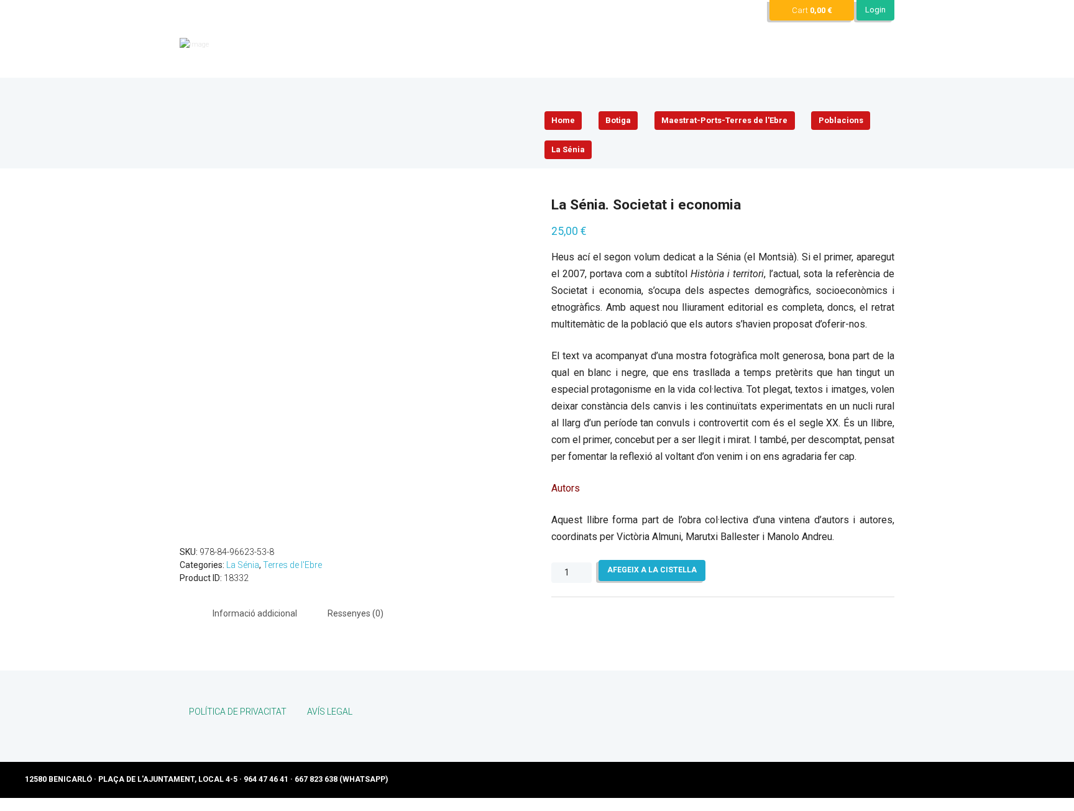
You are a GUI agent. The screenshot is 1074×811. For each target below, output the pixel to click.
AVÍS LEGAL (329, 712)
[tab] (254, 613)
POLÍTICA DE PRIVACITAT (238, 712)
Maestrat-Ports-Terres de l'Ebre (724, 120)
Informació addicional (255, 613)
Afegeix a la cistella (652, 570)
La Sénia (568, 149)
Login (875, 9)
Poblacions (841, 120)
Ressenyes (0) (355, 613)
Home (563, 120)
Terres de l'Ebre (292, 565)
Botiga (618, 120)
